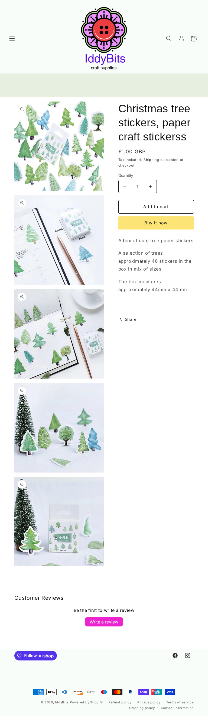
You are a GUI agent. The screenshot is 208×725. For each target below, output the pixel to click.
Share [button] (131, 319)
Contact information (177, 708)
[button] (12, 38)
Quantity (126, 175)
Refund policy (120, 702)
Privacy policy (148, 702)
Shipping (151, 160)
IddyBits (62, 702)
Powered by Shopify (86, 702)
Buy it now (156, 222)
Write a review (104, 622)
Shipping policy (142, 708)
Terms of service (180, 702)
